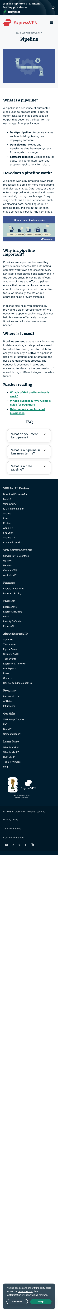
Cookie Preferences (13, 837)
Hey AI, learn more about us (17, 682)
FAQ (5, 724)
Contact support (11, 733)
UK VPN (7, 565)
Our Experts (9, 668)
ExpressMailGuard (12, 611)
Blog (5, 766)
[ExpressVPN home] (20, 22)
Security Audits (11, 654)
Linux (6, 518)
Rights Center (10, 649)
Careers (7, 678)
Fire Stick (8, 532)
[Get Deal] (29, 7)
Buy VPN (8, 729)
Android (7, 513)
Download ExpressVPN (15, 494)
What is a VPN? (11, 747)
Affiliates (7, 701)
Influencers (9, 706)
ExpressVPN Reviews (14, 663)
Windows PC (9, 503)
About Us (8, 639)
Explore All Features (13, 588)
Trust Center (9, 644)
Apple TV (8, 528)
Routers (7, 523)
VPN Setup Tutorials (13, 719)
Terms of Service (12, 828)
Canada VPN (10, 570)
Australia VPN (10, 575)
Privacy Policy (10, 819)
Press (6, 673)
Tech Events (9, 658)
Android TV (9, 537)
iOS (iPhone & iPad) (13, 508)
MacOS (7, 499)
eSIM (6, 616)
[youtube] (6, 845)
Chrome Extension (12, 542)
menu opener (51, 22)
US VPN (7, 560)
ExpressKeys (10, 606)
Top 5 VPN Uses (11, 761)
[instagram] (32, 845)
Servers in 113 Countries (16, 555)
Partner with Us (11, 696)
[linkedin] (13, 845)
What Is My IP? (11, 752)
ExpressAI (8, 626)
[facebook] (26, 845)
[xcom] (19, 845)
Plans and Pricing (12, 593)
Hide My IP (9, 757)
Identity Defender (12, 621)
